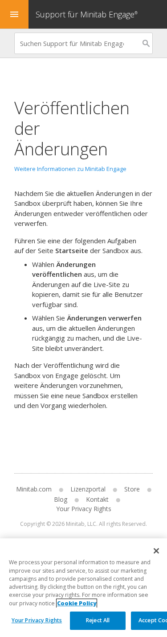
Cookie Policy (76, 603)
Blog (60, 499)
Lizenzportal (88, 489)
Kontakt (97, 499)
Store (132, 489)
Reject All (98, 620)
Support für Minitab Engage (87, 14)
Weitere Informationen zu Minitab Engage (70, 169)
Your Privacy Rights (37, 620)
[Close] (156, 551)
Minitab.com (34, 489)
